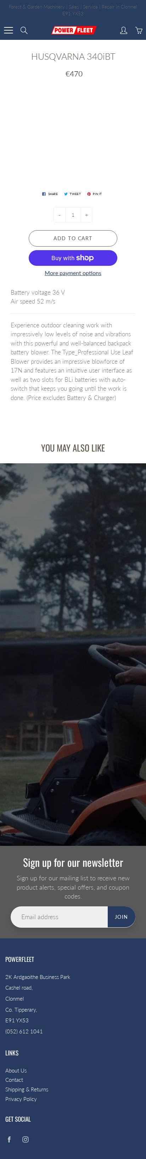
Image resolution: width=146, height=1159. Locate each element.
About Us (16, 1071)
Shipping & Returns (26, 1089)
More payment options (73, 272)
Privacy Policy (21, 1099)
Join (121, 917)
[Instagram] (25, 1139)
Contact (14, 1080)
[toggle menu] (8, 30)
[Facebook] (9, 1139)
